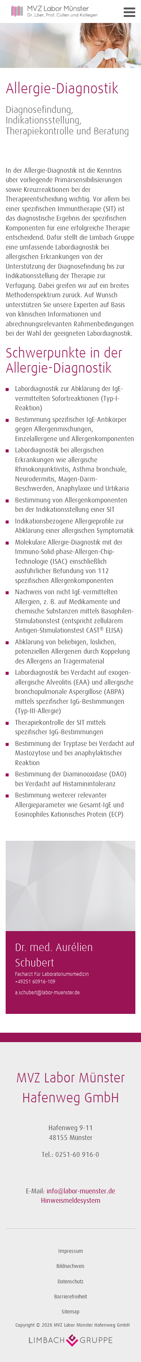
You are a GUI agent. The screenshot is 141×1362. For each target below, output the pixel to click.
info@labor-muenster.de (81, 1191)
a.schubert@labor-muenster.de (47, 992)
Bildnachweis (70, 1266)
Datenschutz (70, 1281)
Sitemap (70, 1312)
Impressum (70, 1251)
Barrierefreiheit (70, 1297)
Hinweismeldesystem (70, 1200)
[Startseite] (54, 11)
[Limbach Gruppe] (70, 1340)
